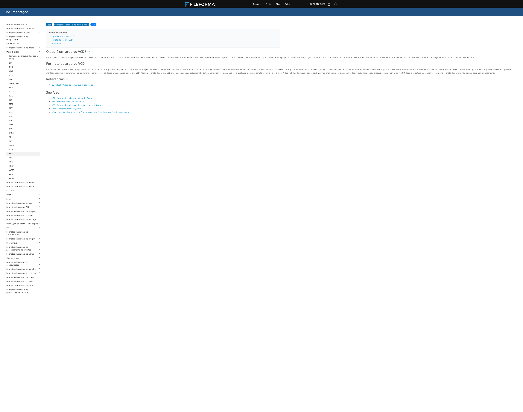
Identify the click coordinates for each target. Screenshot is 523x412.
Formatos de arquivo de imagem (21, 211)
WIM (11, 174)
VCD (11, 153)
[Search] (335, 4)
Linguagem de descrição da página (22, 223)
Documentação (16, 12)
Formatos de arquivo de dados (20, 47)
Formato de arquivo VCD (62, 40)
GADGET (13, 91)
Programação (12, 243)
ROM (11, 133)
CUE (11, 79)
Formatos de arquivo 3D (17, 24)
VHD (11, 161)
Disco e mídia (12, 51)
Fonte (8, 199)
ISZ (10, 100)
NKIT (11, 112)
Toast (11, 145)
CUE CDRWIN (15, 83)
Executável (11, 190)
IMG (11, 95)
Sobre (287, 4)
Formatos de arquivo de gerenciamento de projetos (18, 248)
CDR (11, 71)
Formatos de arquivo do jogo (19, 203)
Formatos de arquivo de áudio (20, 28)
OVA (11, 124)
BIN (10, 63)
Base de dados (13, 43)
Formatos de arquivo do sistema (21, 273)
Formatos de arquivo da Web (19, 285)
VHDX (11, 166)
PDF (8, 227)
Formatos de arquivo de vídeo (20, 277)
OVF (11, 128)
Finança (9, 194)
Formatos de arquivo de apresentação (17, 233)
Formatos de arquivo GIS (17, 207)
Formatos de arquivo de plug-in (20, 238)
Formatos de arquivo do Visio (19, 281)
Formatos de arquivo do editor (20, 254)
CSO (11, 75)
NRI (10, 120)
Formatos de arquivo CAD (18, 32)
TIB (10, 141)
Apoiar (268, 4)
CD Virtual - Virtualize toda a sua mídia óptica (72, 85)
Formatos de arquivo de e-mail (20, 186)
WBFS (11, 170)
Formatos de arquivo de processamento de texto (17, 291)
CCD (11, 67)
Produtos (257, 4)
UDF (11, 149)
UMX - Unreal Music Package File (66, 108)
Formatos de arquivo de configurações (17, 263)
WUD (11, 178)
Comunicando (12, 258)
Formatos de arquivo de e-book (20, 182)
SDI (10, 137)
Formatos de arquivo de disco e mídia (23, 57)
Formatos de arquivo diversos (19, 215)
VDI (10, 157)
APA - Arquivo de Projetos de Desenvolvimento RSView (76, 105)
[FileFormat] (202, 4)
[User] (329, 4)
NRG (11, 116)
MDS (11, 108)
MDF (11, 104)
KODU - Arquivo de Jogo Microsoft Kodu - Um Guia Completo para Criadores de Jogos (90, 112)
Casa (49, 24)
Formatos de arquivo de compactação (17, 38)
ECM (11, 87)
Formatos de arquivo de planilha (21, 269)
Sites (278, 4)
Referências (56, 43)
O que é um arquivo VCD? (62, 36)
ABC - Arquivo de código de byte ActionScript (72, 98)
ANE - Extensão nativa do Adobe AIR (68, 101)
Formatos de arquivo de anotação (21, 219)
